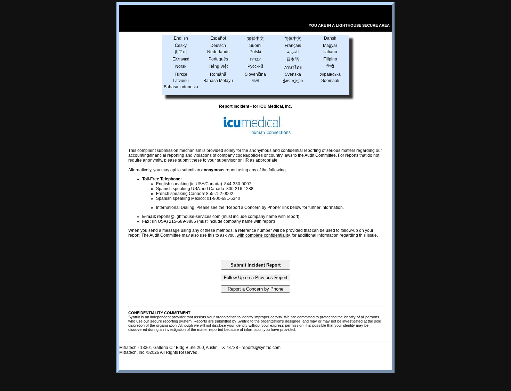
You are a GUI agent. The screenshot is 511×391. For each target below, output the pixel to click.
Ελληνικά (180, 59)
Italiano (330, 51)
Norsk (180, 66)
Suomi (255, 45)
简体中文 (292, 38)
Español (218, 38)
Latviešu (181, 80)
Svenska (293, 74)
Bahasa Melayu (218, 80)
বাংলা (255, 80)
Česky (181, 45)
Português (218, 59)
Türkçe (181, 74)
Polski (255, 51)
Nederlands (218, 51)
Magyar (330, 45)
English (181, 38)
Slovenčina (255, 74)
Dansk (330, 38)
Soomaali (330, 80)
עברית (255, 59)
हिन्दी (330, 66)
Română (218, 74)
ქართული (293, 80)
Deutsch (218, 45)
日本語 (292, 59)
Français (293, 45)
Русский (255, 66)
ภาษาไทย (293, 67)
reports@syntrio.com (261, 347)
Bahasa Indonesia (181, 86)
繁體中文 (255, 38)
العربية (293, 51)
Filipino (330, 59)
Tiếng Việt (218, 66)
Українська (330, 74)
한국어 (181, 52)
